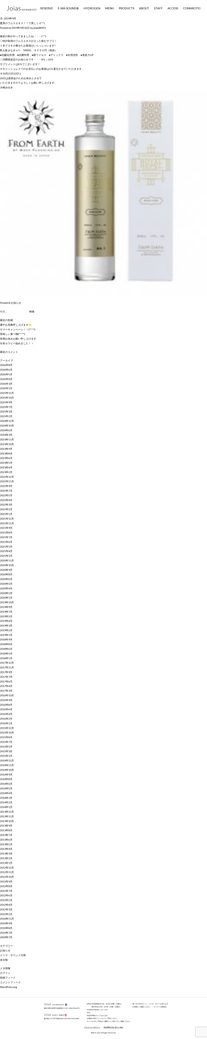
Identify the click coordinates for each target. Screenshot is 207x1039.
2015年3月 (6, 751)
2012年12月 (7, 867)
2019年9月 (6, 606)
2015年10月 (7, 732)
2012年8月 (6, 886)
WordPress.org (8, 986)
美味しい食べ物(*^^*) (12, 333)
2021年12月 (7, 518)
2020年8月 (6, 574)
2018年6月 (6, 648)
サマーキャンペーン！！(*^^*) (17, 329)
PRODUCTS (126, 8)
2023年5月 (6, 462)
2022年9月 (6, 485)
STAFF (158, 8)
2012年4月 (6, 904)
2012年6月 (6, 895)
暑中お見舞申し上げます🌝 (16, 324)
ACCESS (173, 8)
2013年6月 (6, 839)
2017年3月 (6, 690)
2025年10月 (7, 397)
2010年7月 (6, 932)
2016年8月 (6, 704)
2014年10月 (7, 769)
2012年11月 (7, 872)
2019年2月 (6, 630)
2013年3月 (6, 853)
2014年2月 (6, 802)
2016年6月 (6, 709)
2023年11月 (7, 439)
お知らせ (16, 302)
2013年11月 (7, 816)
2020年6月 (6, 578)
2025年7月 (6, 406)
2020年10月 (7, 565)
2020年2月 (6, 593)
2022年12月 (7, 476)
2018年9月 (6, 639)
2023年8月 (6, 453)
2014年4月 (6, 793)
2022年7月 (6, 490)
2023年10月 (7, 444)
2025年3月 (6, 411)
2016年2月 (6, 718)
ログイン (5, 972)
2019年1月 (6, 634)
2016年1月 (6, 723)
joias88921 (39, 27)
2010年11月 (7, 918)
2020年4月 (6, 588)
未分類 (4, 959)
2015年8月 (6, 737)
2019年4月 (6, 620)
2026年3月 (6, 383)
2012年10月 (7, 876)
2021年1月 (6, 555)
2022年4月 (6, 499)
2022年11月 (7, 481)
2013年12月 (7, 811)
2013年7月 (6, 834)
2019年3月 (6, 625)
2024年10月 (7, 425)
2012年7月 (6, 890)
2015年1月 (6, 755)
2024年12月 (7, 420)
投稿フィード (8, 977)
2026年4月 (6, 378)
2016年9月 (6, 699)
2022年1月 (6, 513)
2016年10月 (7, 695)
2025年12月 (7, 392)
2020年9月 (6, 569)
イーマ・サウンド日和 (13, 955)
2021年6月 (6, 541)
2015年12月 (7, 727)
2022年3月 (6, 504)
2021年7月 (6, 537)
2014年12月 (7, 760)
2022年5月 (6, 495)
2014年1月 (6, 806)
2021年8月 (6, 532)
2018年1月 (6, 658)
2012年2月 (6, 914)
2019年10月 (7, 602)
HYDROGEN (92, 8)
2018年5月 (6, 653)
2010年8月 (6, 927)
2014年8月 (6, 779)
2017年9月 (6, 672)
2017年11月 (7, 667)
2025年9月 (6, 402)
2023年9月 (6, 448)
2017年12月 (7, 662)
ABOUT (144, 8)
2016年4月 (6, 713)
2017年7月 (6, 676)
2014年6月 (6, 783)
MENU (109, 8)
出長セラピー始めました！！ (17, 343)
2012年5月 (6, 900)
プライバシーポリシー (92, 1027)
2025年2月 (6, 416)
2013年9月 (6, 825)
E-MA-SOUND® (68, 8)
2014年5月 (6, 788)
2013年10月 (7, 821)
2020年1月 (6, 597)
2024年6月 (6, 430)
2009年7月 (6, 937)
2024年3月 (6, 434)
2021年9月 (6, 527)
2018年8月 (6, 644)
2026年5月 (6, 374)
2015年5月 (6, 746)
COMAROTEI (192, 8)
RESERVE (46, 8)
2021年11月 (7, 523)
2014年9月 (6, 774)
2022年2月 (6, 509)
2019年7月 (6, 611)
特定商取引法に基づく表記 (113, 1027)
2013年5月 (6, 844)
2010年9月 (6, 923)
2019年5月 (6, 616)
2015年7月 (6, 741)
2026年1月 (6, 388)
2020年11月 (7, 560)
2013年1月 (6, 862)
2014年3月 (6, 797)
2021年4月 (6, 551)
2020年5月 (6, 583)
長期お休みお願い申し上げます (18, 338)
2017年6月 (6, 681)
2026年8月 (6, 364)
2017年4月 (6, 685)
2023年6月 (6, 457)
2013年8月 (6, 830)
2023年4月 (6, 467)
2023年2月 (6, 472)
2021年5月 (6, 546)
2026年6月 (6, 369)
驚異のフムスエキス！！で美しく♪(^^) (22, 23)
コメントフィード (10, 982)
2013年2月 (6, 858)
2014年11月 (7, 765)
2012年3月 (6, 909)
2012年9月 (6, 881)
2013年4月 (6, 848)
